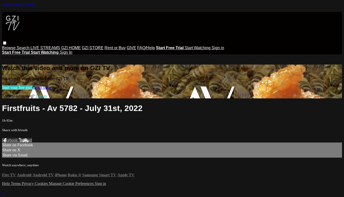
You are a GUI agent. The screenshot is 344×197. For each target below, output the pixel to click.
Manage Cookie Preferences (72, 183)
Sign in (218, 48)
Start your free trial (17, 87)
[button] (4, 43)
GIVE (131, 48)
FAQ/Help (146, 48)
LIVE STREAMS (45, 48)
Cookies (42, 183)
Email (27, 140)
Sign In (66, 52)
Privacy (28, 183)
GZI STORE (93, 48)
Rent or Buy (115, 48)
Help (6, 183)
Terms (16, 183)
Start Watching (198, 48)
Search (23, 48)
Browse (9, 48)
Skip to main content (18, 4)
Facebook (10, 140)
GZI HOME (71, 48)
